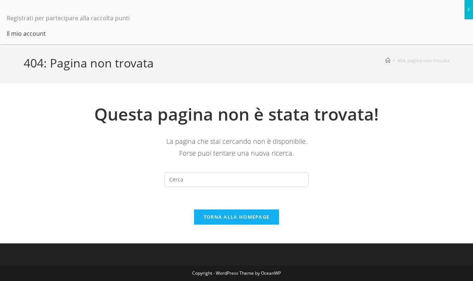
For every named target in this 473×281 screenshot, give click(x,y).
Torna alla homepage (237, 217)
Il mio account (26, 34)
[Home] (387, 60)
